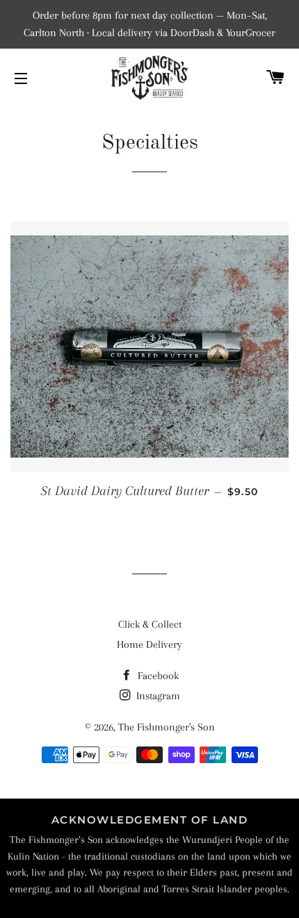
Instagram (157, 696)
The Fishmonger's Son (166, 727)
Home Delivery (149, 644)
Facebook (157, 675)
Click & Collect (149, 624)
